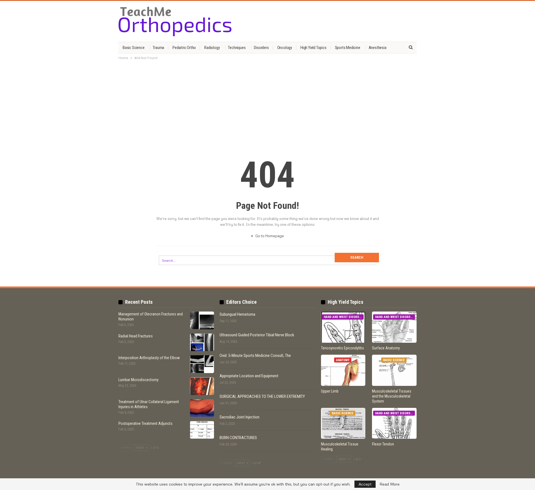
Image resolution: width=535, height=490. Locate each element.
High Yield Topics (313, 47)
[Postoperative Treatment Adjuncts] (202, 430)
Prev (126, 447)
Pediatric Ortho (184, 47)
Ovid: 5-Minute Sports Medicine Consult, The (255, 355)
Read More (390, 484)
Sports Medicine (347, 47)
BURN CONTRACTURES (238, 437)
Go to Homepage (269, 236)
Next (140, 447)
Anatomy (342, 360)
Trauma (158, 47)
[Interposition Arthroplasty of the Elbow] (202, 364)
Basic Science (133, 47)
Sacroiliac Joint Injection (239, 417)
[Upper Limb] (343, 370)
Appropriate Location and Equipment (249, 375)
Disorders (261, 47)
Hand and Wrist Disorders (344, 317)
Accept (365, 484)
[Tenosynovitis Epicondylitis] (343, 327)
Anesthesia (377, 47)
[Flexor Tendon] (394, 423)
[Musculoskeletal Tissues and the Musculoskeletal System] (394, 370)
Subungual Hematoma (237, 314)
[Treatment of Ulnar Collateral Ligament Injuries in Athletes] (202, 408)
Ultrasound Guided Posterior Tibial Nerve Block (257, 334)
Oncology (284, 47)
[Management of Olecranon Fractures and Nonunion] (202, 320)
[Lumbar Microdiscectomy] (202, 386)
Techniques (236, 47)
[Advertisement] (267, 104)
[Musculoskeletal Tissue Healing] (343, 423)
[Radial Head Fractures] (202, 342)
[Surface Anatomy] (394, 327)
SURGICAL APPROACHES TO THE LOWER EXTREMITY (262, 396)
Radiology (212, 47)
